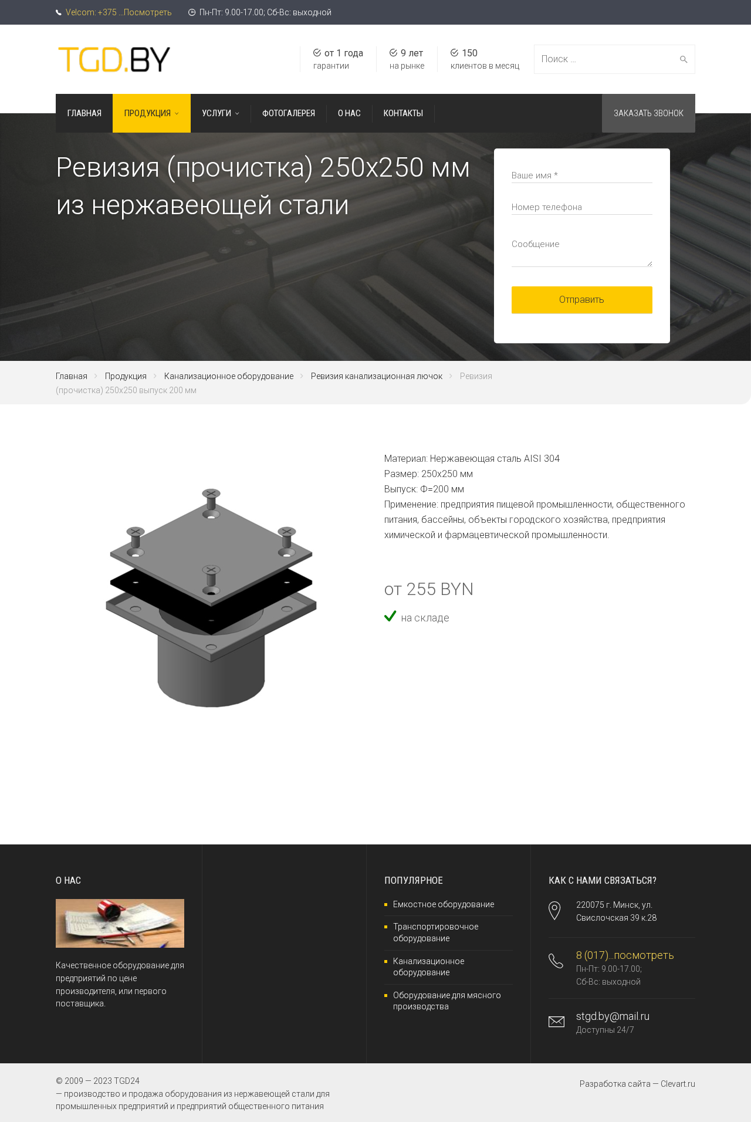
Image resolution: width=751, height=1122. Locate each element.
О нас (349, 113)
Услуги (216, 113)
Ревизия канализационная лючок (376, 376)
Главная (84, 113)
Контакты (403, 113)
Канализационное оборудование (228, 376)
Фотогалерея (288, 113)
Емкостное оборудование (443, 904)
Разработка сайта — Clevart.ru (637, 1084)
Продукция (147, 113)
